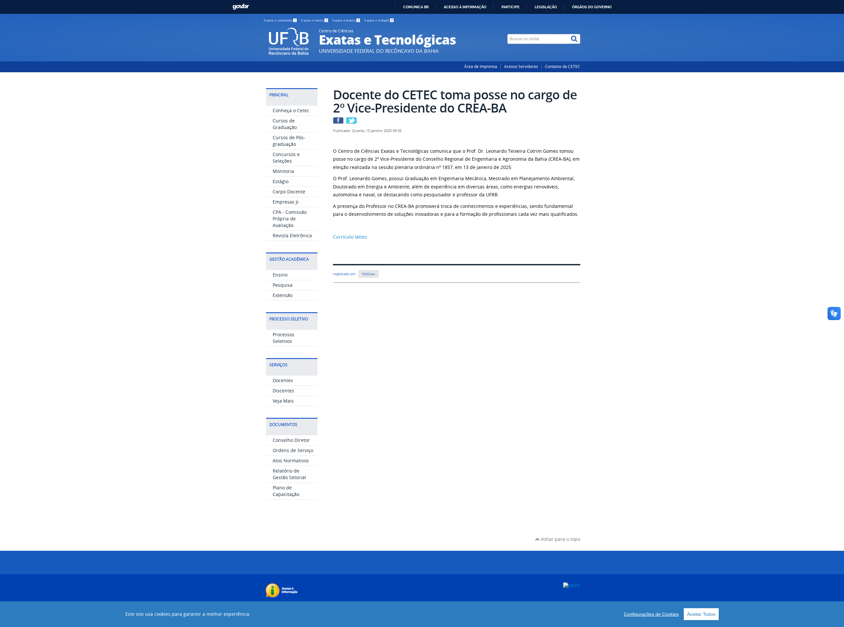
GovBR (240, 7)
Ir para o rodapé (378, 20)
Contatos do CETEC (562, 66)
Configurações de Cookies (651, 614)
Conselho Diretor (291, 440)
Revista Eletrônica (292, 235)
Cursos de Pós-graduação (289, 140)
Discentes (283, 390)
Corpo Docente (289, 191)
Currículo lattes (350, 237)
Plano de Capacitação (286, 490)
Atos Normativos (291, 460)
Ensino (280, 275)
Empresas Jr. (286, 202)
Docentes (283, 380)
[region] (422, 614)
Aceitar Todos (701, 614)
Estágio (280, 181)
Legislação (546, 7)
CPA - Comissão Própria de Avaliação (290, 218)
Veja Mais (283, 401)
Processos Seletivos (283, 337)
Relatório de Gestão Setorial (289, 474)
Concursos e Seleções (286, 157)
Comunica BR (416, 7)
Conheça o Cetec (291, 110)
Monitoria (283, 171)
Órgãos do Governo (592, 7)
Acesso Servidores (521, 66)
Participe (510, 7)
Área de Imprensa (480, 66)
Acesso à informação (465, 7)
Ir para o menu (314, 20)
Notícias (368, 274)
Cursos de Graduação (285, 123)
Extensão (282, 295)
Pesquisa (282, 285)
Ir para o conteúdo (280, 20)
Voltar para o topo (559, 539)
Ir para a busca (345, 20)
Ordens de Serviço (293, 450)
